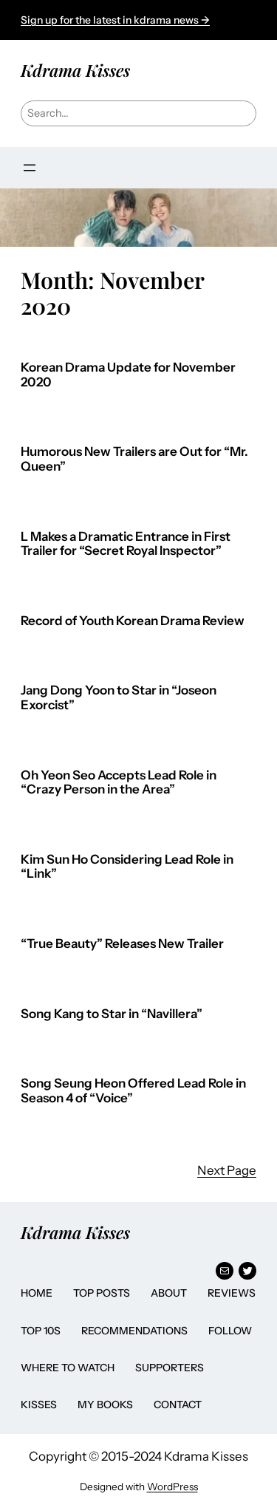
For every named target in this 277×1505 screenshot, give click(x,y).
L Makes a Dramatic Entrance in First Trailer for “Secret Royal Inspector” (125, 544)
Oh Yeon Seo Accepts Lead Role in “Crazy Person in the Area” (118, 782)
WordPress (172, 1486)
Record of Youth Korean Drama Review (132, 621)
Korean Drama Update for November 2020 (128, 375)
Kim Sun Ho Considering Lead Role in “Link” (127, 867)
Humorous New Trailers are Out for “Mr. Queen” (134, 459)
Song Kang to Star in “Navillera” (111, 1014)
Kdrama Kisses (75, 69)
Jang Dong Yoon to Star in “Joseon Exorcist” (118, 697)
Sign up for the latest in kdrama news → (115, 20)
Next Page (226, 1170)
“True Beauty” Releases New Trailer (122, 944)
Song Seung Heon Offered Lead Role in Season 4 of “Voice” (133, 1090)
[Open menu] (29, 168)
